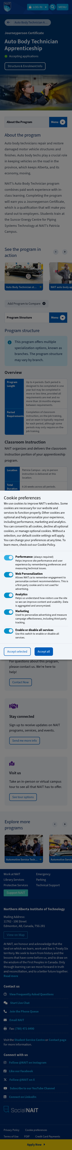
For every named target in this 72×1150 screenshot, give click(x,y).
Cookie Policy (46, 545)
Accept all (44, 651)
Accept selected (17, 651)
